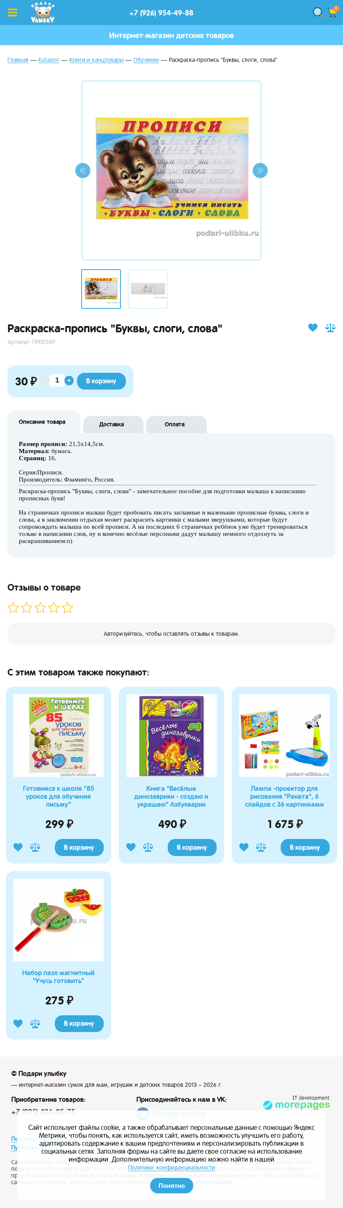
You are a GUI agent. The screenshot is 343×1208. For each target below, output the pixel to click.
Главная (18, 60)
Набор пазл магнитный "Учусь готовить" (58, 977)
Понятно (172, 1185)
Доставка (111, 424)
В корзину (79, 847)
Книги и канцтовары (96, 60)
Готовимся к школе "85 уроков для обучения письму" (58, 796)
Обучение (146, 60)
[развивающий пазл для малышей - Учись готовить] (58, 960)
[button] (82, 170)
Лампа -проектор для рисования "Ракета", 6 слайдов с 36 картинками (284, 796)
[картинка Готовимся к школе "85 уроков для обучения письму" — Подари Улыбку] (58, 776)
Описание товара (42, 421)
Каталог (48, 60)
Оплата (174, 424)
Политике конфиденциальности (171, 1167)
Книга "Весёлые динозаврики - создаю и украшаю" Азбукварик (171, 796)
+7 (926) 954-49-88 (161, 12)
